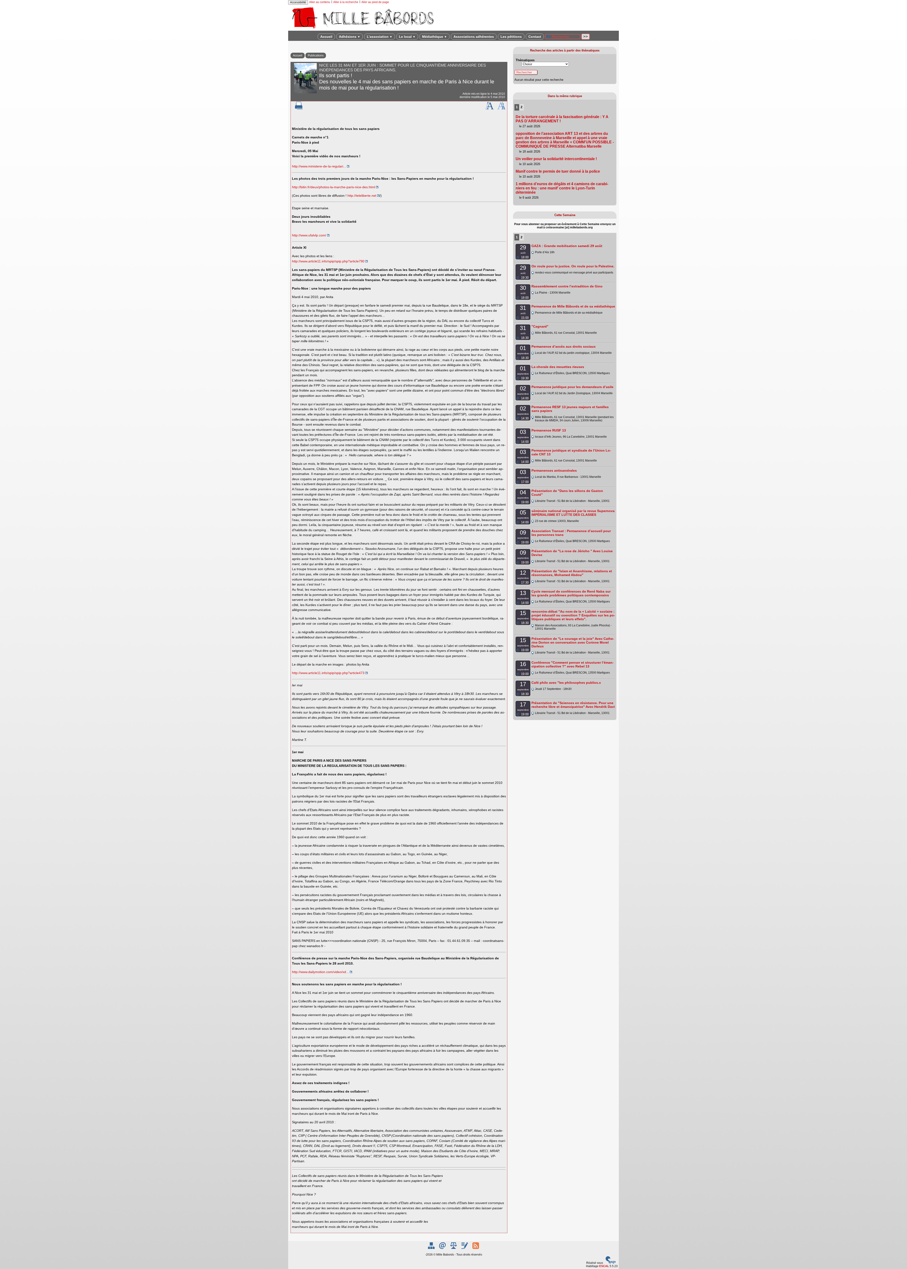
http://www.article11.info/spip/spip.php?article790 (328, 261)
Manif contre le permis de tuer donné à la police (558, 171)
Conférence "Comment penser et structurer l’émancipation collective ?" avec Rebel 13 (572, 664)
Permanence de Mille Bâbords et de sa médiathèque (573, 306)
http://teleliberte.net (361, 195)
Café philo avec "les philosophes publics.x (566, 682)
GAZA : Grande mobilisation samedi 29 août (566, 246)
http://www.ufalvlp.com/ (309, 235)
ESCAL (604, 1266)
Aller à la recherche (345, 2)
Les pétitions (511, 36)
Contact (534, 36)
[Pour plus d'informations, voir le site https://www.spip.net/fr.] (610, 1263)
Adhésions (349, 36)
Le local (407, 36)
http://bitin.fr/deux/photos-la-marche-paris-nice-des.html (333, 187)
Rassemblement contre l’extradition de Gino (567, 286)
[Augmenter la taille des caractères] (489, 108)
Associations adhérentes (474, 36)
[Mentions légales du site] (453, 1248)
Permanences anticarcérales (554, 470)
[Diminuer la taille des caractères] (501, 108)
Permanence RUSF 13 (548, 430)
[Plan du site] (431, 1248)
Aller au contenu (319, 2)
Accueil (326, 36)
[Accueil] (362, 29)
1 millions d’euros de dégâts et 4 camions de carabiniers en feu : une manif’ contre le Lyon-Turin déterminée (562, 188)
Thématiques (525, 60)
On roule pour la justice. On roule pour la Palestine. (572, 266)
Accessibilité (298, 2)
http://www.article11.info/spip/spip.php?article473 (328, 673)
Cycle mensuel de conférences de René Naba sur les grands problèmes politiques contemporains (571, 593)
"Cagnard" (539, 326)
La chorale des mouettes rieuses (557, 367)
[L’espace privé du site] (465, 1248)
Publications (316, 55)
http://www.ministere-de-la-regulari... (319, 166)
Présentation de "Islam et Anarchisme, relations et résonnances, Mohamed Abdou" (571, 573)
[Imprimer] (299, 108)
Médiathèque (434, 36)
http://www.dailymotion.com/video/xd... (320, 972)
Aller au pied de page (375, 2)
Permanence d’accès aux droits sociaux (563, 346)
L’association (379, 36)
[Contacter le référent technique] (442, 1248)
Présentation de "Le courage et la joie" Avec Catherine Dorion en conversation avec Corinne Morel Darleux (572, 642)
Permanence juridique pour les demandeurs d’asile (572, 387)
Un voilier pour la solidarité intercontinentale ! (556, 159)
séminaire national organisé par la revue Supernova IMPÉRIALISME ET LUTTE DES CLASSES (573, 513)
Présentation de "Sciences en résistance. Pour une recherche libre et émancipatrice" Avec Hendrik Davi (573, 705)
